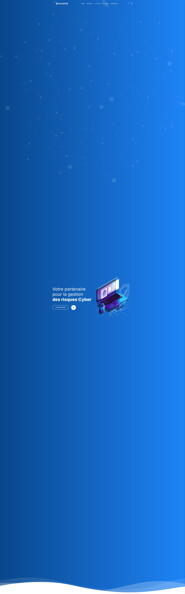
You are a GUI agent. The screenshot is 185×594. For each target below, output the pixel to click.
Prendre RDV (114, 3)
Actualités (97, 3)
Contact (105, 3)
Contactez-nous (60, 307)
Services (89, 3)
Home (83, 3)
